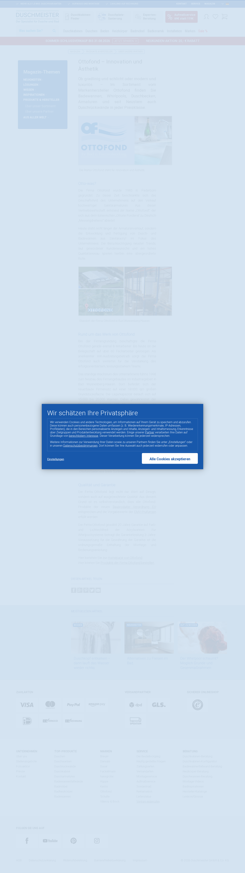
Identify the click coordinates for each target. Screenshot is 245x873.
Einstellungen (55, 459)
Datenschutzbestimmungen (80, 445)
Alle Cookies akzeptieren (169, 459)
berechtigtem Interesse (83, 435)
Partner (149, 432)
